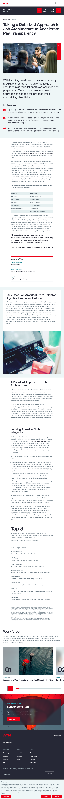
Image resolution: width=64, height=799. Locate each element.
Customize (6, 796)
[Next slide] (10, 688)
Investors (6, 759)
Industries (19, 756)
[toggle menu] (60, 3)
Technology (33, 756)
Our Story (6, 753)
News (4, 763)
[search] (55, 3)
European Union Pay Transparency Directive (38, 153)
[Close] (61, 782)
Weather (32, 759)
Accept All (56, 796)
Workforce (7, 9)
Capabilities (20, 753)
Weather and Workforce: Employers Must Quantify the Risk (28, 680)
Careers (5, 756)
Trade (31, 753)
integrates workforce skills (38, 441)
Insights (19, 759)
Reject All (46, 796)
